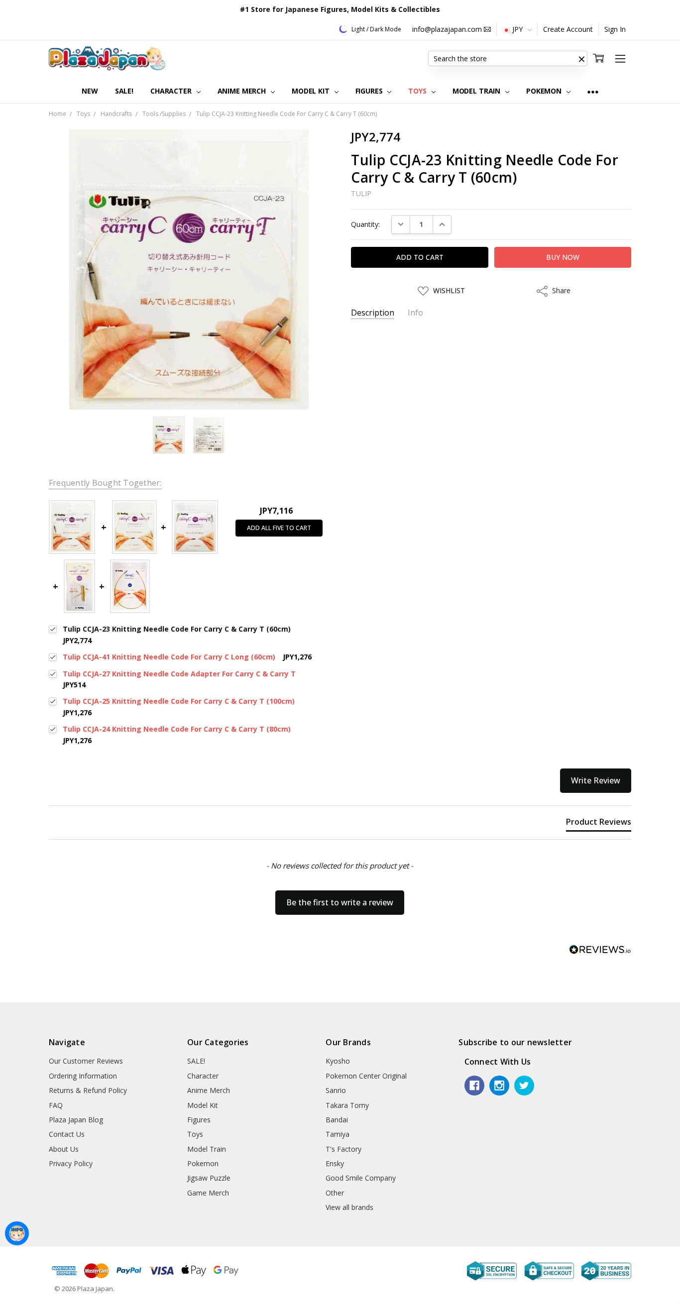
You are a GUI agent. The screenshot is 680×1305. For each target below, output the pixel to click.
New (90, 91)
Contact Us (67, 1134)
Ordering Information (83, 1076)
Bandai (337, 1119)
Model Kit (312, 91)
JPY (517, 29)
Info (415, 313)
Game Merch (208, 1192)
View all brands (349, 1207)
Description (372, 313)
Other (335, 1192)
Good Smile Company (361, 1178)
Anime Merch (243, 91)
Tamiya (337, 1134)
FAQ (56, 1105)
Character (172, 91)
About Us (64, 1149)
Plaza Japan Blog (76, 1119)
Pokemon (545, 91)
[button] (581, 59)
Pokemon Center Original (366, 1076)
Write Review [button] (595, 780)
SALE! (124, 91)
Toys (418, 91)
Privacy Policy (71, 1163)
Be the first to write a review (339, 902)
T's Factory (343, 1149)
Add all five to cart (279, 528)
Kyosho (338, 1061)
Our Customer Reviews (86, 1061)
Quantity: (365, 224)
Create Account (568, 29)
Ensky (335, 1163)
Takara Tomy (347, 1105)
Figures (370, 91)
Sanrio (336, 1090)
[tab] (598, 823)
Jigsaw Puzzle (208, 1178)
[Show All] (593, 91)
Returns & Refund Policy (88, 1090)
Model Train (477, 91)
